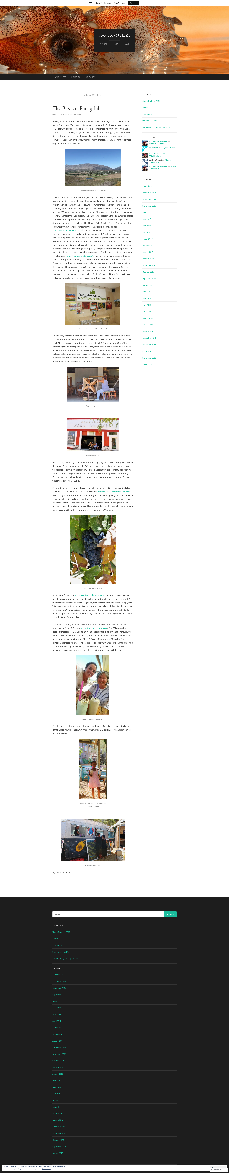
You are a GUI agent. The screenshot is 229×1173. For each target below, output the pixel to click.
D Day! (145, 107)
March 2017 (147, 239)
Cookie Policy (46, 1169)
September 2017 (149, 206)
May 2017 (146, 225)
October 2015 (148, 351)
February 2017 (148, 245)
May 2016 (146, 305)
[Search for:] (114, 914)
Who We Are (60, 77)
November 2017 (149, 199)
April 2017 (146, 232)
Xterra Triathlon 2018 (151, 101)
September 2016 (149, 278)
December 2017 (149, 192)
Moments (75, 77)
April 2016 (146, 311)
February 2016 (148, 325)
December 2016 (149, 258)
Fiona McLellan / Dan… (158, 141)
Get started (134, 3)
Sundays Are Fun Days (151, 121)
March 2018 (147, 186)
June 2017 (146, 219)
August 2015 (147, 364)
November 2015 (149, 344)
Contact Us (91, 77)
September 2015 (149, 358)
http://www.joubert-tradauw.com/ (114, 491)
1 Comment (75, 115)
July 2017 (146, 212)
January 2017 (147, 252)
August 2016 (147, 285)
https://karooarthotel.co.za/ (79, 255)
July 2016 (146, 292)
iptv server (153, 147)
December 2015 (149, 338)
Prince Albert (147, 114)
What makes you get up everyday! (156, 127)
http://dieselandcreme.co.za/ (93, 628)
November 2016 (149, 265)
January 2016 (147, 331)
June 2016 (146, 298)
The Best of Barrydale (77, 108)
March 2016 (147, 318)
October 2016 (148, 272)
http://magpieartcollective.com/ (89, 595)
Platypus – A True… (157, 143)
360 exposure (114, 35)
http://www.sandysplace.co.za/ (67, 230)
